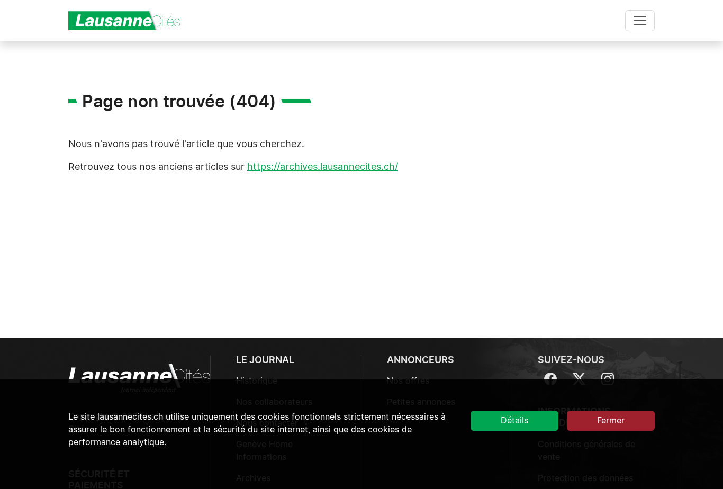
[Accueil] (128, 21)
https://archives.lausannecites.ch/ (322, 167)
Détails (514, 420)
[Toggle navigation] (640, 20)
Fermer (611, 420)
